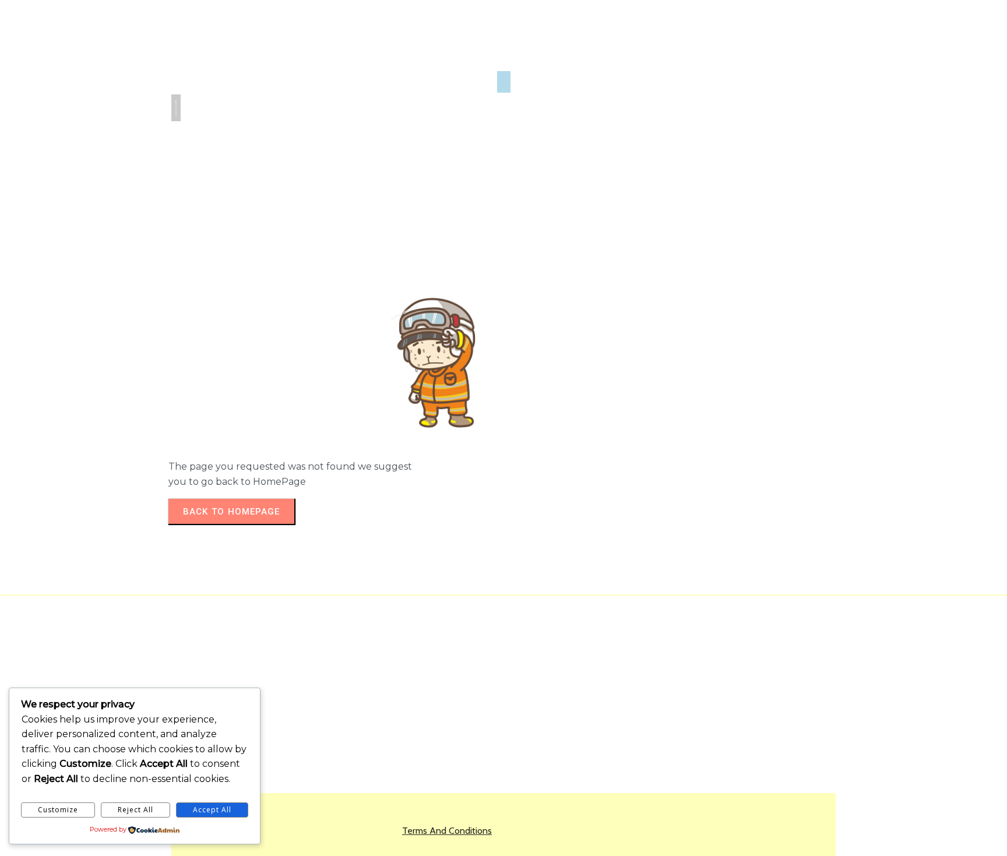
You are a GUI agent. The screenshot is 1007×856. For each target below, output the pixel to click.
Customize (58, 810)
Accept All (212, 810)
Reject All (135, 810)
